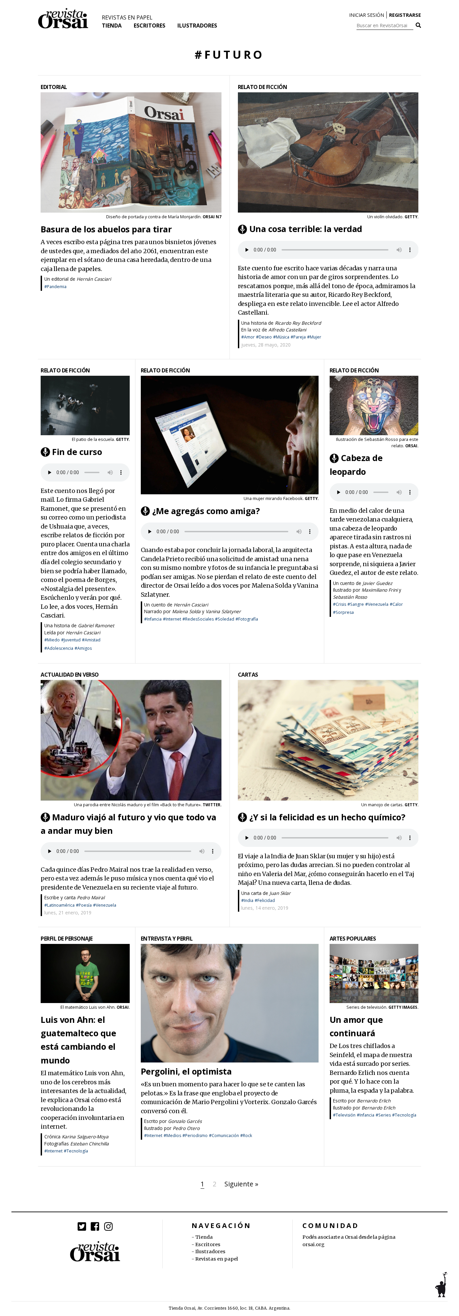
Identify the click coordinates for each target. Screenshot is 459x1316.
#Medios (172, 1135)
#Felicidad (265, 900)
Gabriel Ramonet (96, 625)
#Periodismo (195, 1135)
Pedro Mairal (91, 897)
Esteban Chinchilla (89, 1143)
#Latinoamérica (59, 905)
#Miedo (52, 640)
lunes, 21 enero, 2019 (67, 912)
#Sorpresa (343, 612)
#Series (383, 1115)
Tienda (112, 25)
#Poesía (84, 905)
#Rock (246, 1135)
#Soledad (224, 619)
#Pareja (298, 337)
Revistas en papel (127, 17)
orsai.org (313, 1244)
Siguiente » (241, 1183)
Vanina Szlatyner (223, 611)
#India (247, 900)
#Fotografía (247, 619)
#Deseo (264, 337)
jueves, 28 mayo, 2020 (266, 345)
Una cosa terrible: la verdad (305, 229)
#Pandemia (55, 286)
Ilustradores (197, 25)
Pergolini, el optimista (186, 1071)
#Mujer (314, 337)
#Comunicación (224, 1135)
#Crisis (339, 604)
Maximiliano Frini (380, 590)
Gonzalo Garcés (185, 1121)
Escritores (149, 25)
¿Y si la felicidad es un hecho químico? (327, 817)
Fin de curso (77, 451)
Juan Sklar (280, 893)
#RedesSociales (198, 619)
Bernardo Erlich (373, 1100)
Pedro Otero (186, 1128)
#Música (281, 337)
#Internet (172, 619)
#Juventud (71, 640)
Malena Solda (186, 611)
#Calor (396, 604)
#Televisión (344, 1115)
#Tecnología (76, 1151)
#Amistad (91, 640)
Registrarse (405, 15)
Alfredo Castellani (287, 329)
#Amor (248, 337)
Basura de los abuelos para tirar (106, 229)
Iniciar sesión (366, 15)
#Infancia (153, 619)
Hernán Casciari (94, 279)
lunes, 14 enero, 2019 (264, 908)
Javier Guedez (377, 583)
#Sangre (355, 604)
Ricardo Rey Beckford (298, 323)
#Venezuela (376, 604)
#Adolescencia (58, 648)
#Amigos (83, 648)
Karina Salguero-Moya (85, 1136)
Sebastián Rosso (350, 597)
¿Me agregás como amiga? (206, 510)
